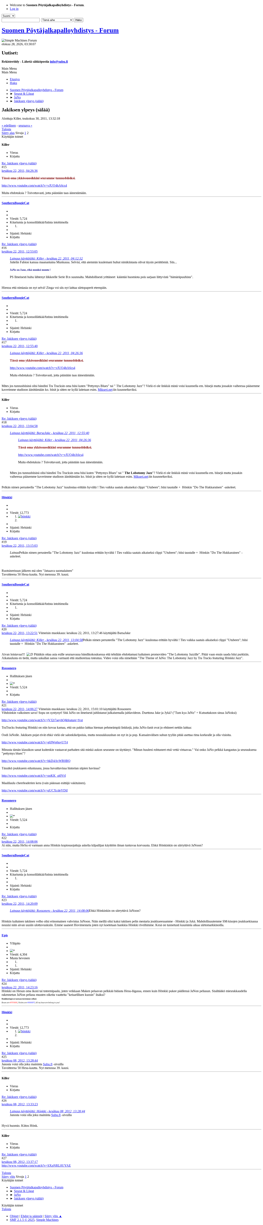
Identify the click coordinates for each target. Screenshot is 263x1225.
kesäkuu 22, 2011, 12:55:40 (20, 346)
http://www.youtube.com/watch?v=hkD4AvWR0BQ (36, 761)
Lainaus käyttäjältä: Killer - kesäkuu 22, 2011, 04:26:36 (46, 353)
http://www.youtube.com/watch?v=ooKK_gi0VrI (34, 775)
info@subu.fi (59, 61)
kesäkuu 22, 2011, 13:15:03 (20, 545)
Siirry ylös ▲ (53, 1216)
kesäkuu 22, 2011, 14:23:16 (20, 987)
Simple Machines (47, 1220)
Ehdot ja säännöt (31, 1216)
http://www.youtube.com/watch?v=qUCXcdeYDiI (35, 790)
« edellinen (9, 125)
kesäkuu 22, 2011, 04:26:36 (20, 170)
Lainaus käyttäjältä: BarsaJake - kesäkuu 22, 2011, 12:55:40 (49, 433)
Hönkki (7, 497)
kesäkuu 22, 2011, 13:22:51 (20, 633)
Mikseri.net (105, 389)
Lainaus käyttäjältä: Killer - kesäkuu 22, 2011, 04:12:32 (46, 258)
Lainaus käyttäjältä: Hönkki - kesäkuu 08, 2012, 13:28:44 (47, 1111)
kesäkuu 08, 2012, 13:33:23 (20, 1104)
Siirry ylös (8, 1176)
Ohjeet (14, 1216)
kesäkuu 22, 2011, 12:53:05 (20, 251)
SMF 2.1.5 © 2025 (22, 1220)
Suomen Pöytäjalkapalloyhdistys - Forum (60, 30)
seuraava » (25, 125)
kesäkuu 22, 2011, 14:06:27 (20, 709)
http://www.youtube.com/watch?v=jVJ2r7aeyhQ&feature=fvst (42, 720)
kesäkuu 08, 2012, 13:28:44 (20, 1060)
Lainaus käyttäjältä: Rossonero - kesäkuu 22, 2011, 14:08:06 (49, 910)
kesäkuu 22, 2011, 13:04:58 (20, 426)
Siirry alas (8, 133)
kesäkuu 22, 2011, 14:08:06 (20, 841)
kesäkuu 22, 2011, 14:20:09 (20, 903)
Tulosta (6, 129)
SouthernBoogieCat (15, 203)
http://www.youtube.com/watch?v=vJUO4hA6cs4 (34, 185)
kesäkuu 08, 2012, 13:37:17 (20, 1162)
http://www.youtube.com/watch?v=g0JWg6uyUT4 (35, 742)
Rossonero (9, 668)
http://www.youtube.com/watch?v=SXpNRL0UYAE (36, 1165)
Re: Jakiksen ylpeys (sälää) (19, 163)
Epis (5, 935)
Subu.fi (47, 1064)
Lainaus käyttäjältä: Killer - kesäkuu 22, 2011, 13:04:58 (46, 640)
